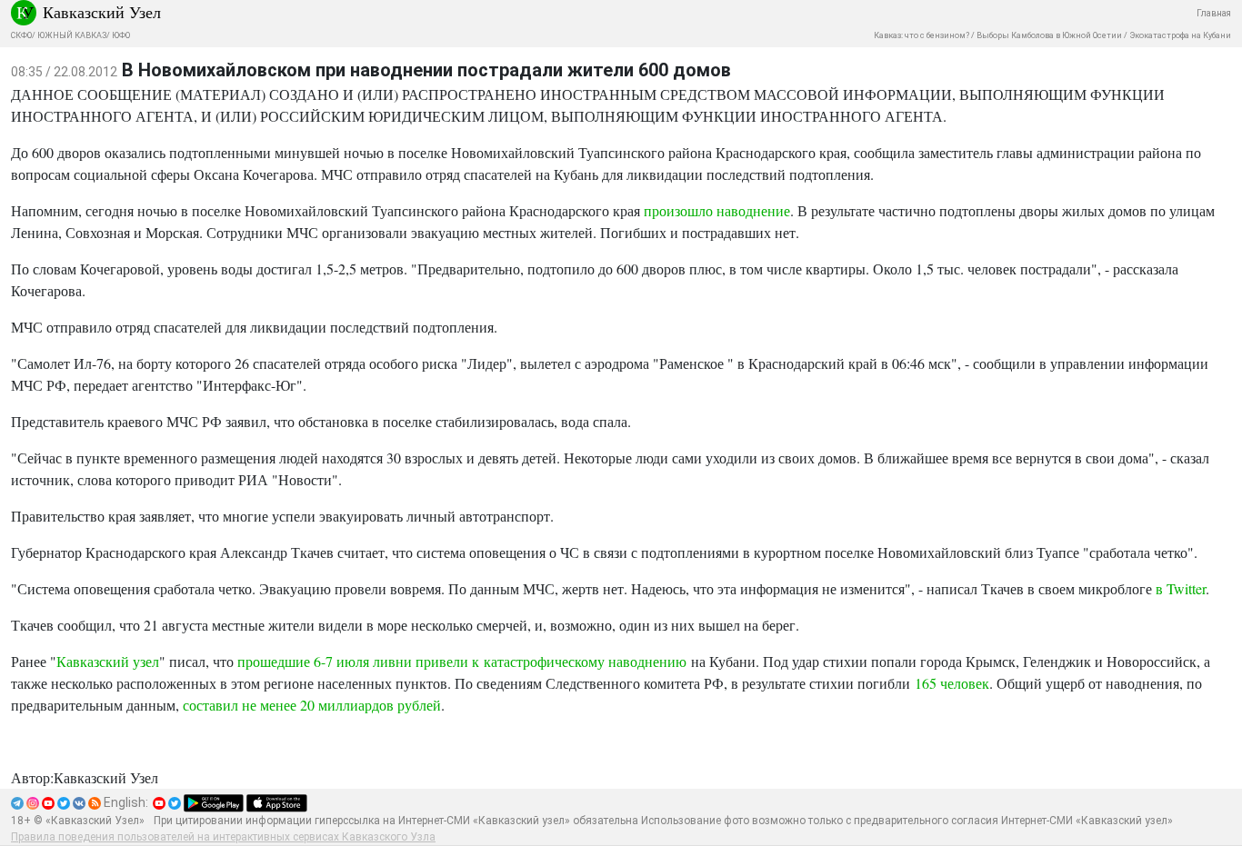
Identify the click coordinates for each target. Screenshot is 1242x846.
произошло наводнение (717, 210)
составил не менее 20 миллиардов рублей (312, 704)
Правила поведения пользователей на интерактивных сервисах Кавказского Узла (223, 837)
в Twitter (1181, 588)
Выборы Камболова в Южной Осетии (1049, 35)
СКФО (21, 35)
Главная (1214, 13)
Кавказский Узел (102, 12)
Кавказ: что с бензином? (921, 35)
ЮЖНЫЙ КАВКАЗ (71, 35)
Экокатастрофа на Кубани (1180, 35)
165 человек (952, 682)
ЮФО (121, 35)
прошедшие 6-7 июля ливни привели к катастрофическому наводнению (461, 661)
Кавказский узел (107, 661)
